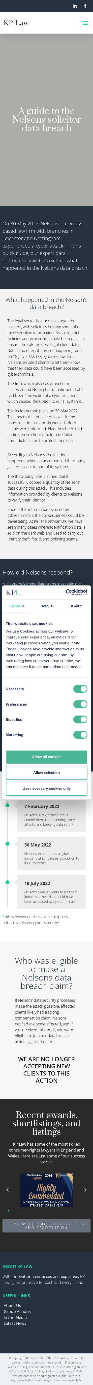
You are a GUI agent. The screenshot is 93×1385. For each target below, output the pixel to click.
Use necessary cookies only (47, 788)
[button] (85, 23)
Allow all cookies (46, 757)
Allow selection (46, 772)
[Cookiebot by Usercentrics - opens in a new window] (66, 592)
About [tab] (76, 606)
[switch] (80, 704)
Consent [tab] (16, 606)
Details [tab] (46, 606)
